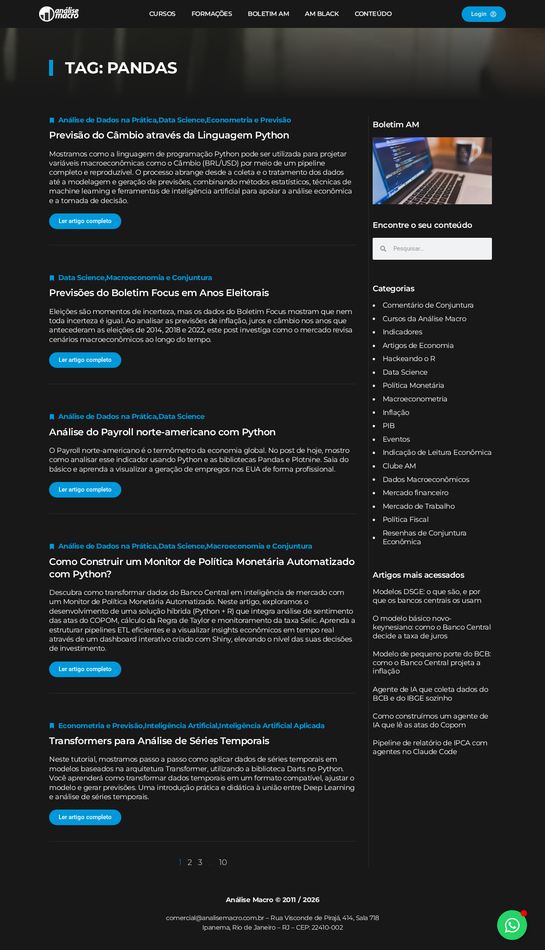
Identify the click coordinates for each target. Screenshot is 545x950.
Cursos (162, 14)
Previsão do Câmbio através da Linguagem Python (169, 135)
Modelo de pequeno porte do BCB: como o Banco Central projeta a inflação (432, 662)
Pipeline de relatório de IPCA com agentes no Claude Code (430, 747)
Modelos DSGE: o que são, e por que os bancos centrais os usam (427, 596)
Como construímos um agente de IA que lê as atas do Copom (430, 720)
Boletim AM (268, 14)
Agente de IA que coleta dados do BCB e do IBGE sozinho (430, 694)
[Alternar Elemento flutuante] (512, 925)
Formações (212, 14)
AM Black (322, 14)
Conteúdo (373, 14)
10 (223, 862)
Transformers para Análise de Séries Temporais (159, 741)
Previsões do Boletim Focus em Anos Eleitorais (159, 292)
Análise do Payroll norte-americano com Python (162, 432)
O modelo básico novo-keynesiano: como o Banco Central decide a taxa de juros (432, 627)
